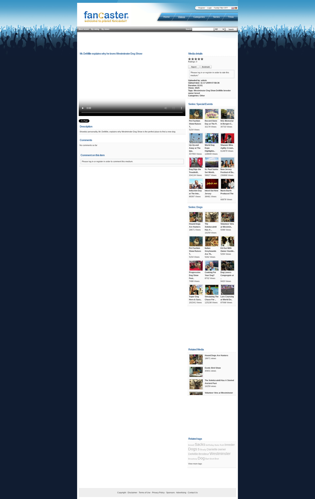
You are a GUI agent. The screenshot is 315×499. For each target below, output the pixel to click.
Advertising (181, 492)
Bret (217, 458)
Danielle (212, 449)
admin (204, 80)
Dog (208, 90)
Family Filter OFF (221, 8)
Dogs (192, 449)
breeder (227, 90)
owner (191, 93)
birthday (210, 445)
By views (105, 29)
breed (197, 93)
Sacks (200, 444)
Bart (207, 458)
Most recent (84, 29)
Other (202, 96)
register (208, 72)
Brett (212, 459)
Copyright (121, 492)
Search (189, 29)
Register (201, 8)
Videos (181, 17)
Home (166, 17)
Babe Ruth (219, 445)
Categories (199, 17)
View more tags (195, 464)
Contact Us (193, 492)
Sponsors (170, 492)
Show (213, 90)
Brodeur (204, 454)
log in (200, 72)
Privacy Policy (158, 492)
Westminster (200, 90)
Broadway (192, 459)
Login (209, 8)
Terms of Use (144, 492)
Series (216, 17)
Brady (203, 449)
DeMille (219, 90)
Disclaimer (132, 492)
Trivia (231, 17)
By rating (95, 29)
